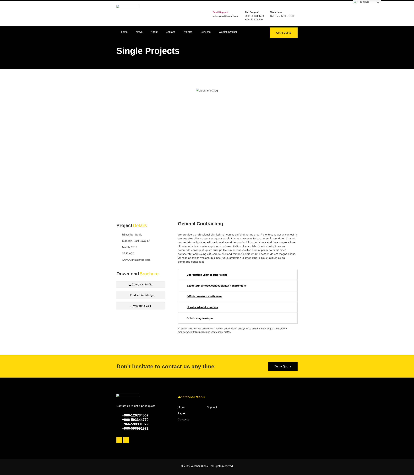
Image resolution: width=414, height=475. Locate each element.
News (139, 32)
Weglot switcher (228, 32)
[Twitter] (119, 440)
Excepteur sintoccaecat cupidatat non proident (216, 285)
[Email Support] (215, 7)
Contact (170, 32)
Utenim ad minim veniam (202, 307)
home (124, 32)
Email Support (220, 12)
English (364, 1)
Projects (187, 32)
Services (206, 32)
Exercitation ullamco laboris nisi (207, 274)
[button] (119, 149)
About (154, 32)
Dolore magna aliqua (200, 318)
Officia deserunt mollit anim (204, 296)
